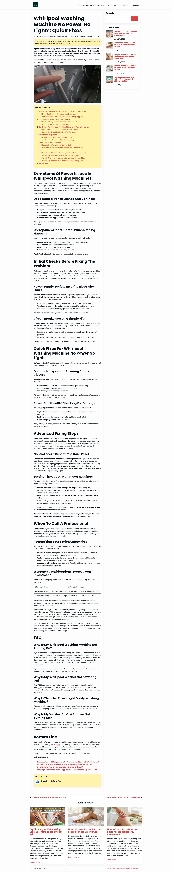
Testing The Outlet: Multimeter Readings (58, 140)
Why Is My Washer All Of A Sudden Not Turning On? (62, 161)
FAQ (40, 150)
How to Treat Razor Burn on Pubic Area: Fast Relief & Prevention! (125, 56)
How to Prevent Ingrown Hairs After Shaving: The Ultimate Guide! (124, 79)
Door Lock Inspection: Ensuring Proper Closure (60, 129)
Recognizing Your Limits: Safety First (56, 145)
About (109, 868)
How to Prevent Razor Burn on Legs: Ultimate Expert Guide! (125, 45)
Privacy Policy (116, 868)
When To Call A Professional (50, 142)
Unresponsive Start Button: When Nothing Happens (62, 116)
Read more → (35, 862)
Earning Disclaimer (126, 868)
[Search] (134, 18)
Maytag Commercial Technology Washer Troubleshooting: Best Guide (67, 769)
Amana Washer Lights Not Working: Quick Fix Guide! (123, 797)
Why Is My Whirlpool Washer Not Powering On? (60, 155)
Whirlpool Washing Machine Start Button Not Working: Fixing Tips (64, 764)
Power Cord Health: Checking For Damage (59, 132)
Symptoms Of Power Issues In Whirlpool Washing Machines (62, 111)
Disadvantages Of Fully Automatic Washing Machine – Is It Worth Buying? (68, 762)
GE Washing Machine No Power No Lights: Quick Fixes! (49, 797)
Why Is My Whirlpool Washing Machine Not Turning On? (64, 153)
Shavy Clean (42, 868)
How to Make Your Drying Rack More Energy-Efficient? (60, 767)
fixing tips (57, 744)
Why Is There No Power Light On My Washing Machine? (64, 158)
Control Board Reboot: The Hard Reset (57, 137)
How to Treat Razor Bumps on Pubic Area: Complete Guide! (125, 67)
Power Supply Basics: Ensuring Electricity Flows (60, 122)
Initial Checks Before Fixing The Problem (54, 119)
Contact (135, 868)
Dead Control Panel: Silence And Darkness (59, 114)
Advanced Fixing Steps (48, 135)
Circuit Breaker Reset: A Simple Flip (56, 124)
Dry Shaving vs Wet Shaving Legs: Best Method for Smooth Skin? (126, 33)
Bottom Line (43, 163)
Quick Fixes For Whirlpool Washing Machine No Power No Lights (64, 127)
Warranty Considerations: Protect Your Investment (62, 148)
